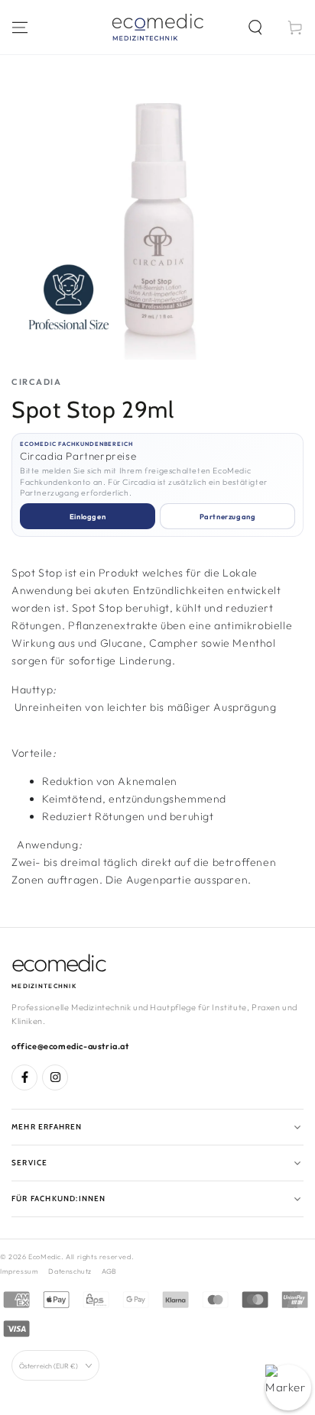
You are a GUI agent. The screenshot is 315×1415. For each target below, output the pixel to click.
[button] (255, 27)
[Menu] (20, 27)
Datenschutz (70, 1271)
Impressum (19, 1271)
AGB (109, 1271)
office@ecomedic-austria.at (70, 1046)
